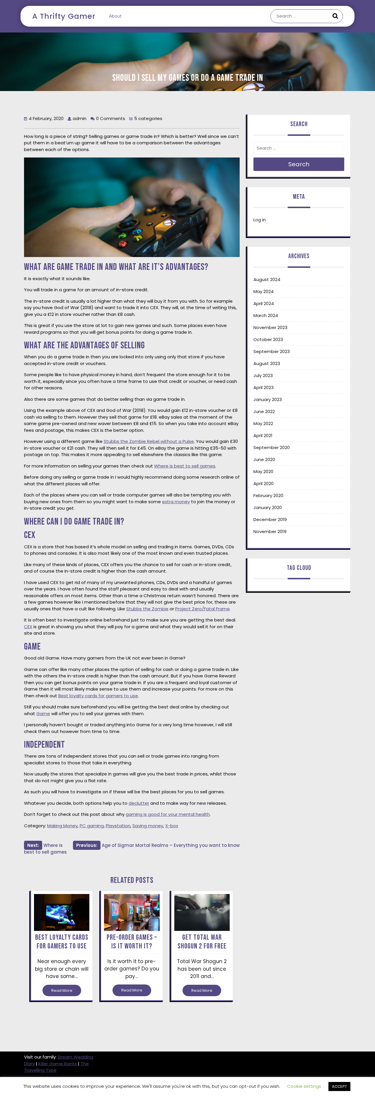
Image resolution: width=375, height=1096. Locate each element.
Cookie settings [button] (304, 1086)
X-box (171, 826)
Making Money (62, 826)
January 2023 (267, 399)
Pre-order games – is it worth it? (132, 942)
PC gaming (92, 826)
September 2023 (271, 351)
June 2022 (264, 411)
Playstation (118, 826)
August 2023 (266, 363)
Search (336, 16)
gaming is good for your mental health (168, 814)
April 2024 (263, 303)
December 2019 (270, 519)
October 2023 (268, 339)
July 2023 (263, 375)
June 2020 (264, 459)
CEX (28, 627)
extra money (176, 502)
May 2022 (263, 423)
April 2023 (263, 387)
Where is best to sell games (184, 466)
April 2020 (263, 483)
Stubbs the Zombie (147, 609)
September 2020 (271, 447)
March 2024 (265, 315)
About (115, 16)
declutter (139, 803)
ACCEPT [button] (339, 1086)
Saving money (147, 826)
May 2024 (263, 291)
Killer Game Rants (57, 1064)
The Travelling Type (56, 1067)
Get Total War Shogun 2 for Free (202, 942)
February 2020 (268, 495)
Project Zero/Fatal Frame (202, 609)
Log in (259, 220)
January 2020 (267, 507)
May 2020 (263, 471)
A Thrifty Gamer (64, 16)
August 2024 (266, 279)
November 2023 (270, 327)
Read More (61, 990)
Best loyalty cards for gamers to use (98, 696)
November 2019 (270, 531)
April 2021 (262, 435)
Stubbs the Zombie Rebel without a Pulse (149, 441)
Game (43, 713)
